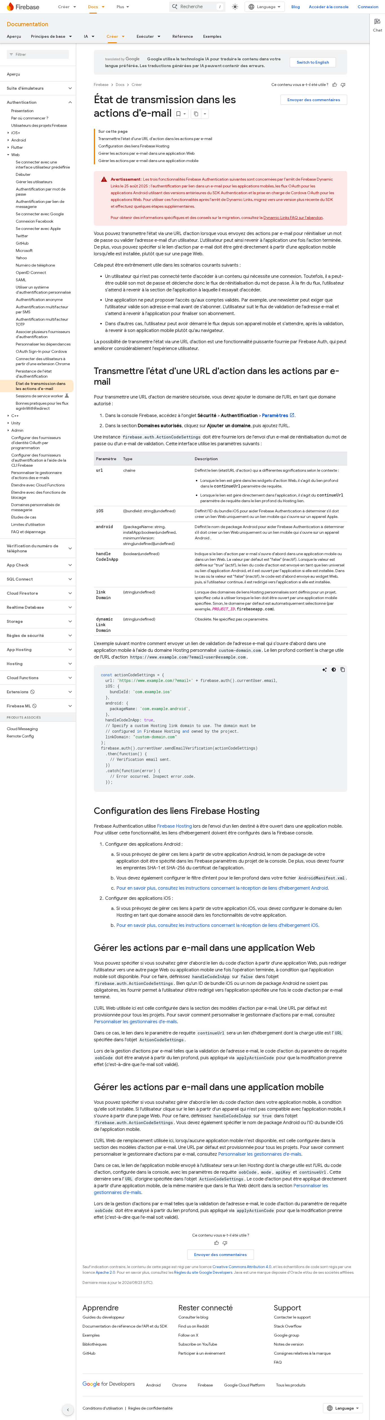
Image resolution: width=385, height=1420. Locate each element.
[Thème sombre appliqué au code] (333, 669)
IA (86, 36)
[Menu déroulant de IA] (94, 36)
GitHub (89, 1353)
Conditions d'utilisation (103, 1408)
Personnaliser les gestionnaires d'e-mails (135, 1022)
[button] (33, 88)
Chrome (179, 1385)
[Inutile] (343, 85)
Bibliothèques (95, 1344)
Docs (93, 6)
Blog (295, 6)
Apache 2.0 (105, 1272)
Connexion (368, 6)
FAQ (278, 1362)
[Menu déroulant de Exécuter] (160, 36)
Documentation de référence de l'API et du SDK (125, 1326)
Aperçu (14, 36)
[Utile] (334, 85)
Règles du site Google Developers (203, 1272)
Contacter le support (292, 1317)
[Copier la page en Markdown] (196, 114)
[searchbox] (38, 54)
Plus (120, 6)
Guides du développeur (104, 1317)
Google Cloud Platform (244, 1385)
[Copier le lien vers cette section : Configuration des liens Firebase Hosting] (265, 811)
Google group (286, 1335)
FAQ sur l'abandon (293, 217)
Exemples (212, 36)
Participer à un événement (201, 1353)
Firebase (101, 84)
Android (153, 1385)
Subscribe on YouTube (197, 1344)
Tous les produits (290, 1385)
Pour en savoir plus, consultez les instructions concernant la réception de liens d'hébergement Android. (222, 888)
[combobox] (197, 7)
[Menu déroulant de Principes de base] (72, 36)
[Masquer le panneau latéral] (68, 1409)
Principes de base (48, 36)
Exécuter (145, 36)
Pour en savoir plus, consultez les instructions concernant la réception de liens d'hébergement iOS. (217, 925)
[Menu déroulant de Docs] (105, 7)
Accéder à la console (329, 6)
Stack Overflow (288, 1326)
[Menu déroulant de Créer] (76, 7)
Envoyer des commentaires (313, 99)
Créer (64, 6)
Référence (182, 36)
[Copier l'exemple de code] (342, 669)
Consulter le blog (193, 1317)
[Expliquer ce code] (324, 669)
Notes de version (289, 1344)
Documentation (27, 24)
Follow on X (188, 1335)
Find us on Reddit (193, 1326)
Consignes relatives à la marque (302, 1353)
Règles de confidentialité (150, 1408)
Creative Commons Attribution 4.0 (242, 1266)
